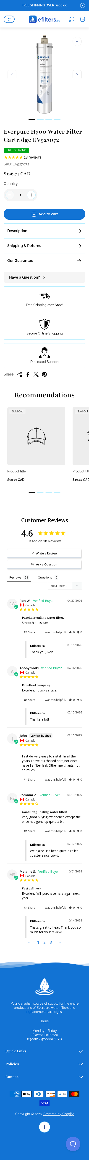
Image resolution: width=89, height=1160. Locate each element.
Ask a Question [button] (46, 564)
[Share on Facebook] (28, 374)
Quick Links (15, 1051)
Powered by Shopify (58, 1114)
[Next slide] (77, 74)
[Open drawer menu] (9, 19)
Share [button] (31, 632)
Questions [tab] (45, 577)
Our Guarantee (20, 260)
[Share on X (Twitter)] (36, 374)
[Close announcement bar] (82, 5)
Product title (16, 471)
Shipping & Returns (24, 246)
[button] (32, 119)
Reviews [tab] (15, 577)
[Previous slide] (11, 74)
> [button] (59, 942)
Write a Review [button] (47, 553)
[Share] (19, 374)
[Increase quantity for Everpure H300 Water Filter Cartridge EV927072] (31, 195)
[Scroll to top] (44, 1127)
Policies (12, 1064)
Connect (12, 1076)
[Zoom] (77, 41)
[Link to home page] (44, 986)
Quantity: (11, 183)
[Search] (72, 19)
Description (17, 231)
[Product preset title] (36, 436)
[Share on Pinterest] (44, 374)
